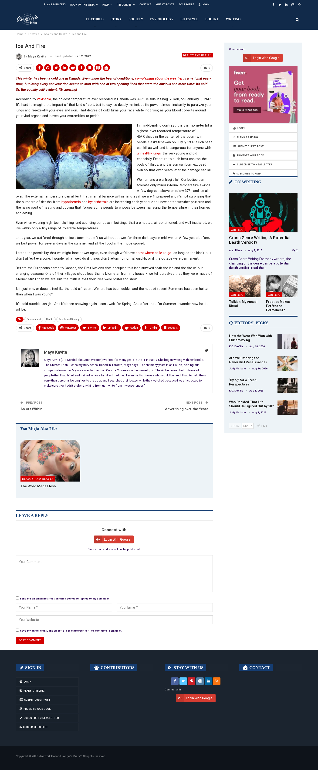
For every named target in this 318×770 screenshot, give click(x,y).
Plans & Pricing (55, 4)
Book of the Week (82, 4)
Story (116, 19)
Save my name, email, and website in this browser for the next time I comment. (71, 630)
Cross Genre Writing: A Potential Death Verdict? (259, 240)
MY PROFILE (186, 4)
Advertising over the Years (186, 409)
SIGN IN (32, 667)
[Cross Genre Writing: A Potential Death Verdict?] (263, 213)
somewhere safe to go (153, 253)
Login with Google (117, 539)
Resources (124, 4)
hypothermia (71, 202)
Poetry (212, 19)
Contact (145, 4)
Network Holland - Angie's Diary (60, 756)
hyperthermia (98, 202)
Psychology (161, 19)
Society (136, 19)
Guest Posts (165, 4)
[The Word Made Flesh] (50, 461)
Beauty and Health (197, 55)
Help (105, 4)
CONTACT (259, 667)
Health (49, 319)
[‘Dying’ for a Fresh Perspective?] (287, 385)
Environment (34, 319)
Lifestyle (189, 19)
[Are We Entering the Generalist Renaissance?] (287, 363)
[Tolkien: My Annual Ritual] (244, 286)
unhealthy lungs (149, 153)
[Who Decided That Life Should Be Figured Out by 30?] (287, 407)
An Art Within (31, 409)
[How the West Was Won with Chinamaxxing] (287, 341)
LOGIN (206, 4)
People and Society (69, 319)
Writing (233, 19)
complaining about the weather (159, 78)
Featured (95, 19)
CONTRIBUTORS (117, 667)
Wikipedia (44, 99)
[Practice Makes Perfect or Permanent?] (282, 286)
